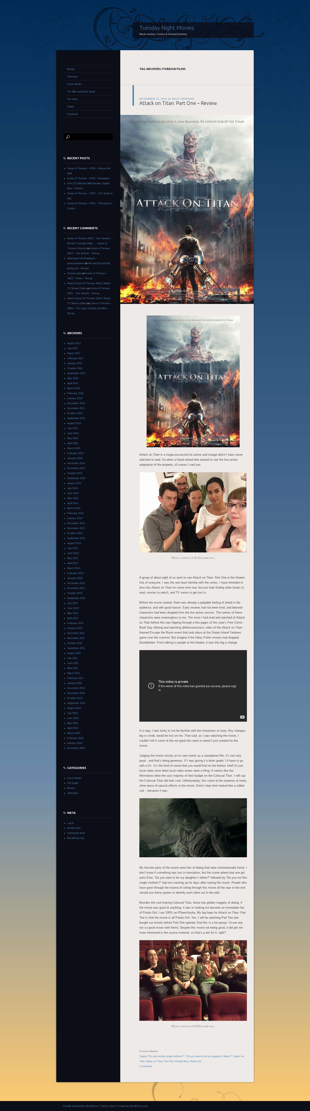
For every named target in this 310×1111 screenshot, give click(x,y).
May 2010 (72, 723)
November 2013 (76, 528)
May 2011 (72, 668)
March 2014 (73, 508)
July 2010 (72, 713)
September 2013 (76, 538)
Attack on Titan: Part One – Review (178, 103)
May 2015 (72, 438)
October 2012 (74, 593)
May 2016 (72, 378)
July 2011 (72, 658)
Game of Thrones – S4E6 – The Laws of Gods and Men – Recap (89, 308)
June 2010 (73, 718)
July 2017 (72, 348)
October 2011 (74, 643)
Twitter (70, 106)
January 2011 (74, 683)
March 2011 (73, 673)
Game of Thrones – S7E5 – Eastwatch (88, 178)
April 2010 (72, 728)
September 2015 (76, 418)
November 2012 (76, 588)
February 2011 (75, 678)
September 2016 (76, 373)
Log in (70, 823)
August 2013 (74, 543)
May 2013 (72, 558)
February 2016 (75, 393)
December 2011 (76, 633)
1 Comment (145, 1066)
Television (72, 76)
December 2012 (76, 583)
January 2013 (74, 578)
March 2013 (73, 568)
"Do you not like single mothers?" (166, 1056)
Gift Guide (72, 783)
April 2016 (72, 383)
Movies (154, 1051)
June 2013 (73, 553)
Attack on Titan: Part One (160, 1061)
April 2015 (72, 443)
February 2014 (75, 513)
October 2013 (74, 533)
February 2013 (75, 573)
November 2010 (76, 693)
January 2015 (74, 458)
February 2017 (75, 358)
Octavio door (74, 273)
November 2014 (76, 468)
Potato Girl (195, 1061)
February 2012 (75, 623)
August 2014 (74, 483)
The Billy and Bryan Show (81, 91)
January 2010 (74, 743)
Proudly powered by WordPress (80, 1106)
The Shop (72, 99)
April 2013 (72, 563)
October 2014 (74, 473)
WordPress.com (139, 1106)
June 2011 (73, 663)
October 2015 (74, 413)
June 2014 (73, 493)
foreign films (181, 1061)
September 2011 (76, 648)
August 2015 (74, 423)
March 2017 (73, 353)
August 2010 (74, 708)
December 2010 (76, 688)
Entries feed (73, 828)
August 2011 (74, 653)
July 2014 (72, 488)
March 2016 (73, 388)
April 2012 (72, 618)
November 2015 (76, 408)
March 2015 (73, 448)
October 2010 (74, 698)
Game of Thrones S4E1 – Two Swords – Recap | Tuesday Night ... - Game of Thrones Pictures (89, 243)
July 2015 (72, 428)
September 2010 (76, 703)
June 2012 (73, 608)
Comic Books (74, 84)
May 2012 (72, 613)
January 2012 (74, 628)
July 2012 (72, 603)
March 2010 (73, 733)
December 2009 (76, 748)
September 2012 (76, 598)
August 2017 (74, 343)
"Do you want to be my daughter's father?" (209, 1056)
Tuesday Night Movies (166, 28)
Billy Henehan (183, 98)
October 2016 (74, 368)
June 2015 (73, 433)
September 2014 (76, 478)
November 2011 (76, 638)
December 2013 (76, 523)
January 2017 (74, 363)
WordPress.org (75, 838)
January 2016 (74, 398)
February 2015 (75, 453)
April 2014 (72, 503)
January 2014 (74, 518)
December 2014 (76, 463)
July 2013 (72, 548)
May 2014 (72, 498)
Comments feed (76, 833)
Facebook (72, 114)
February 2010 (75, 738)
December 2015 (76, 403)
